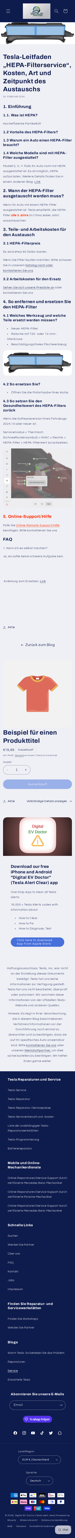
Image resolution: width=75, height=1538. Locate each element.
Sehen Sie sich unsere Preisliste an (28, 287)
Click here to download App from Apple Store (34, 942)
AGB (9, 1526)
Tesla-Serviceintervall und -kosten (31, 1116)
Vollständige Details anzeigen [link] (47, 801)
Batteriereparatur (20, 1148)
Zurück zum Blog (40, 645)
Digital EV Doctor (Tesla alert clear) (35, 1515)
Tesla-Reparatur (19, 1099)
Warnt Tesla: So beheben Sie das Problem (36, 1353)
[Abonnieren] (60, 1405)
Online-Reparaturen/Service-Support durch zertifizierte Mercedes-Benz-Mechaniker (37, 1180)
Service (13, 1370)
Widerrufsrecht (29, 1520)
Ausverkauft (37, 784)
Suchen (13, 1235)
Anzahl (7, 762)
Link (37, 181)
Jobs (11, 1280)
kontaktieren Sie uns (41, 1045)
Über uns (14, 1253)
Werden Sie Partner (21, 1244)
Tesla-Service (17, 1090)
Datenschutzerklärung (54, 1520)
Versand (19, 755)
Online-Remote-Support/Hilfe (38, 525)
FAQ (11, 1262)
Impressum (15, 1289)
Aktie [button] (11, 627)
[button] (8, 11)
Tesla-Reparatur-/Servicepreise (29, 1107)
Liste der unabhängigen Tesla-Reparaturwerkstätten (28, 1128)
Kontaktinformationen (42, 1526)
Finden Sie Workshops (23, 1318)
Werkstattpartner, (37, 1050)
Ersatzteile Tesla (19, 1379)
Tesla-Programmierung (23, 1139)
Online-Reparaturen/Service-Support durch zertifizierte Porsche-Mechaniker (37, 1194)
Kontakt (13, 1271)
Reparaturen (16, 1361)
